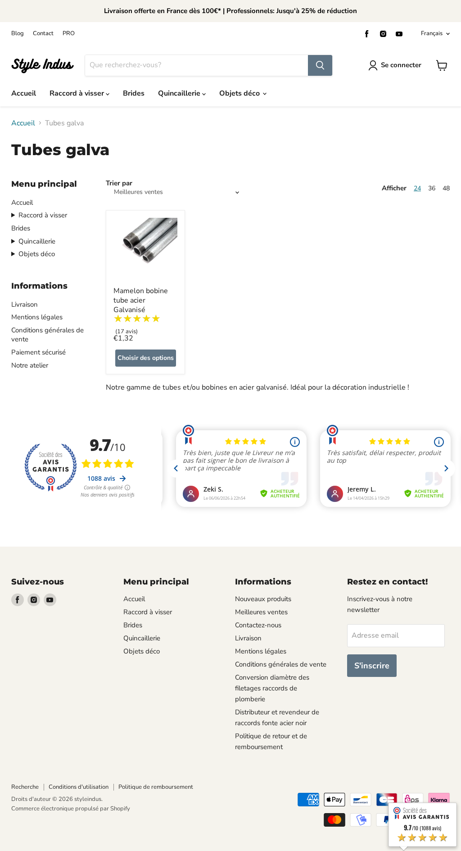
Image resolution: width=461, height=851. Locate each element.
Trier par (119, 183)
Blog (17, 33)
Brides (134, 93)
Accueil (23, 93)
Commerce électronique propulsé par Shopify (70, 809)
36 (431, 188)
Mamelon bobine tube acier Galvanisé (140, 300)
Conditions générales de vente (280, 664)
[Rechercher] (320, 65)
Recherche (25, 787)
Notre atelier (29, 365)
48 (446, 188)
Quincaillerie (180, 93)
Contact (43, 33)
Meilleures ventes (261, 611)
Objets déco (240, 93)
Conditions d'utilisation (78, 787)
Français (432, 33)
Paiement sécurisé (38, 352)
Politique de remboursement (155, 787)
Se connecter (401, 64)
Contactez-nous (258, 625)
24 (417, 188)
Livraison (24, 304)
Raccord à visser (78, 93)
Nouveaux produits (263, 598)
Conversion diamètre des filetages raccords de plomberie (272, 688)
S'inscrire (371, 665)
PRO (69, 33)
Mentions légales (37, 317)
